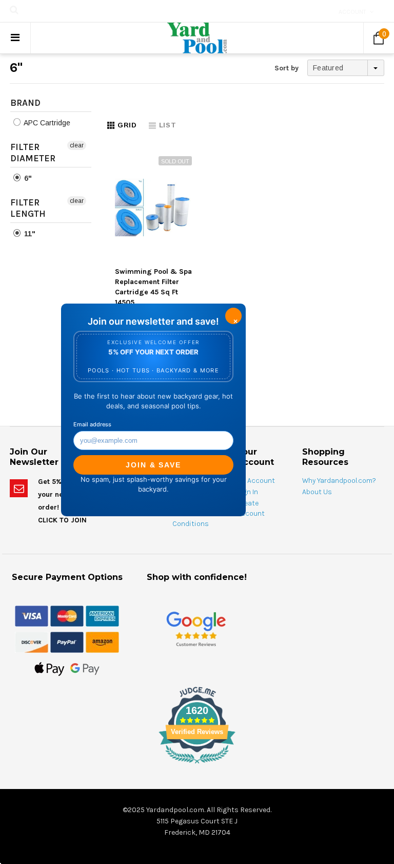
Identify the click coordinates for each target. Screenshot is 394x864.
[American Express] (102, 615)
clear (77, 145)
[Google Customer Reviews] (195, 629)
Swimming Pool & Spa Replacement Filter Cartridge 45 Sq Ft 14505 (153, 287)
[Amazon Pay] (102, 641)
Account (352, 11)
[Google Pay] (85, 668)
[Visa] (31, 615)
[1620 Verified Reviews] (197, 765)
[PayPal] (67, 641)
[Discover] (31, 641)
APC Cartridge (46, 123)
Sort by (286, 68)
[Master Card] (67, 615)
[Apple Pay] (49, 668)
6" (27, 178)
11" (28, 234)
